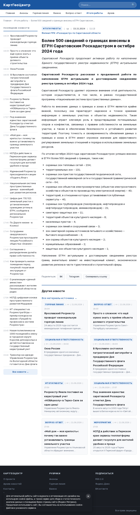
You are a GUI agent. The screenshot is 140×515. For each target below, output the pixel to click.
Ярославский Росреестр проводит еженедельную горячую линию (23, 40)
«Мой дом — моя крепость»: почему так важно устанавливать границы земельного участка (22, 141)
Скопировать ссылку (96, 276)
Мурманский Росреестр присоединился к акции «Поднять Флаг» (23, 174)
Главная (10, 13)
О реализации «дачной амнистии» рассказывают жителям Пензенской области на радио (23, 285)
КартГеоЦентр (16, 5)
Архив (111, 13)
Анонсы (24, 13)
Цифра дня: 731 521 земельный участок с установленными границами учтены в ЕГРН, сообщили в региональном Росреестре (21, 207)
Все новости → (20, 372)
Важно (57, 13)
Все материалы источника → (59, 298)
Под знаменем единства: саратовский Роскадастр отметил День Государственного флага (23, 123)
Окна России (17, 68)
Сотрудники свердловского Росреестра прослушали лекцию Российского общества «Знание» (24, 237)
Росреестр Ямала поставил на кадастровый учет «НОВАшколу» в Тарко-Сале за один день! (23, 105)
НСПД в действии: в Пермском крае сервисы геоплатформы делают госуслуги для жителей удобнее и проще (23, 159)
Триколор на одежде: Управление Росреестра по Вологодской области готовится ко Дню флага (23, 359)
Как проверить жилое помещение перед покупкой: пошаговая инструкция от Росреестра (22, 267)
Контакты (9, 488)
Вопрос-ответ (74, 13)
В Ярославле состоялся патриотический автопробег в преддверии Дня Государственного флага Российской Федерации (23, 84)
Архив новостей (12, 483)
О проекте (9, 479)
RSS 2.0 (99, 479)
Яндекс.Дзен (102, 483)
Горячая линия (41, 13)
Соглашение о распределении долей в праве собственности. (23, 252)
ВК (61, 276)
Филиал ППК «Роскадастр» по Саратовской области (71, 33)
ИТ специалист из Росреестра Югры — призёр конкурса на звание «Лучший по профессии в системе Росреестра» (22, 317)
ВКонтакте (101, 488)
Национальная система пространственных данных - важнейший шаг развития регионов (23, 188)
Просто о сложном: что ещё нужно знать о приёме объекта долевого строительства (23, 57)
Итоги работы (95, 13)
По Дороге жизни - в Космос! (21, 224)
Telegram (74, 276)
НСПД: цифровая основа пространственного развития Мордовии (23, 300)
